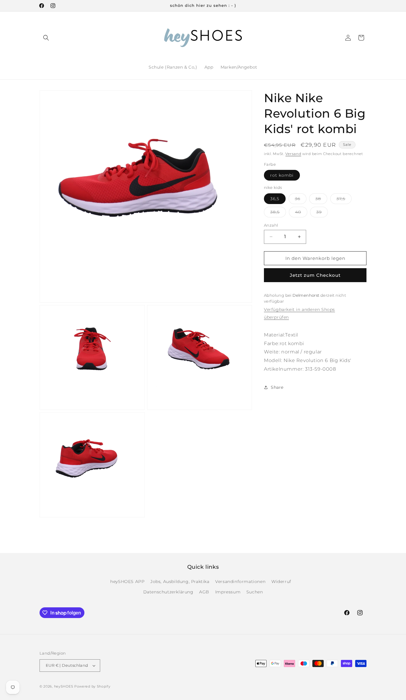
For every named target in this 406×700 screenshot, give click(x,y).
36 (300, 199)
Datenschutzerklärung (168, 592)
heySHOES (63, 686)
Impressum (227, 592)
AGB (204, 592)
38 (321, 199)
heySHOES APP (127, 581)
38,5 (278, 213)
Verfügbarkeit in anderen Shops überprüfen (299, 313)
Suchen (254, 592)
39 (322, 213)
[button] (46, 37)
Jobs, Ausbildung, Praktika (180, 581)
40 (301, 213)
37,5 (344, 199)
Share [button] (277, 387)
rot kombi (282, 175)
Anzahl (271, 224)
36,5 (274, 198)
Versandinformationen (240, 581)
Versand (293, 153)
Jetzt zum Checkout (315, 275)
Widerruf (281, 581)
